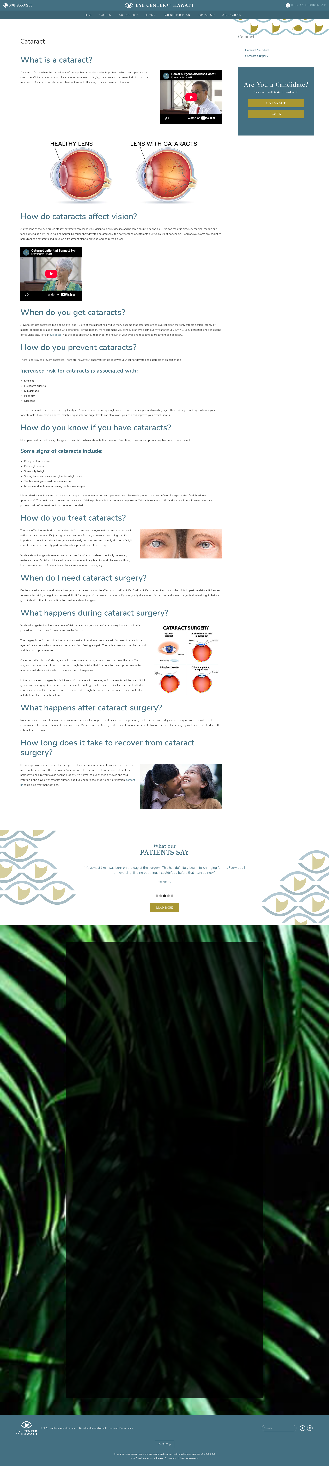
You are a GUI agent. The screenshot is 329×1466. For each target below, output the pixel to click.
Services (150, 15)
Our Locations (231, 15)
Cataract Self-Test (257, 50)
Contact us (205, 15)
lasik (276, 114)
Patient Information (177, 15)
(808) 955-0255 (92, 1333)
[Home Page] (159, 5)
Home (88, 15)
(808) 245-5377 (227, 1407)
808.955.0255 (208, 1454)
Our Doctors (127, 15)
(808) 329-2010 (227, 1323)
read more (164, 907)
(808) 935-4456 (227, 1343)
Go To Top (165, 1444)
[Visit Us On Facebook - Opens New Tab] (302, 1428)
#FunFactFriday (91, 1163)
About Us (105, 15)
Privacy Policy (126, 1428)
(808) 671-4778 (92, 1388)
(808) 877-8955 (227, 1378)
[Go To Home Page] (28, 1428)
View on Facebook (90, 1136)
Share (103, 1136)
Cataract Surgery (256, 56)
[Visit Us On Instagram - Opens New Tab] (310, 1428)
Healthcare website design (62, 1428)
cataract (276, 103)
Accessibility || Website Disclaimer (182, 1457)
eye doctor (55, 335)
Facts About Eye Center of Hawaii (146, 1457)
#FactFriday (89, 1087)
